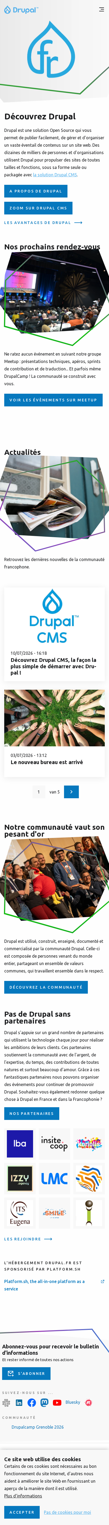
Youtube (57, 1402)
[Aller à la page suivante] (71, 792)
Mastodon (44, 1402)
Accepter (22, 1512)
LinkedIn (19, 1402)
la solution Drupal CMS (55, 174)
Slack (6, 1402)
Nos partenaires (32, 1113)
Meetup (88, 1402)
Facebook (32, 1402)
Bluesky (73, 1402)
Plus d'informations (23, 1496)
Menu (101, 9)
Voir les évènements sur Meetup (53, 400)
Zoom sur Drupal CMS (38, 208)
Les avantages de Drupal (37, 223)
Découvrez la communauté (46, 987)
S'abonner (31, 1373)
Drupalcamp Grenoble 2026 (38, 1427)
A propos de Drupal (36, 191)
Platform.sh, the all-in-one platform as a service (44, 1285)
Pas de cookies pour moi (67, 1512)
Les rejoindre (22, 1239)
